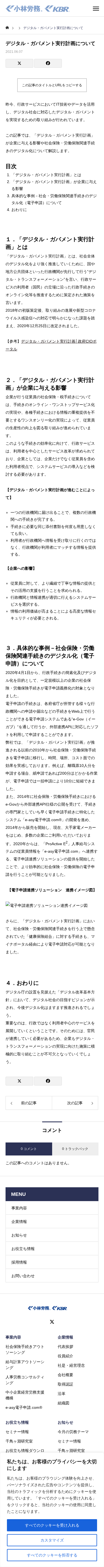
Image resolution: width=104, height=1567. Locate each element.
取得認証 (65, 1384)
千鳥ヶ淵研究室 (19, 1441)
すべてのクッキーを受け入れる (52, 1525)
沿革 (61, 1393)
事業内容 (19, 1208)
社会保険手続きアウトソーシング (25, 1349)
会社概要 (65, 1375)
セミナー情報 (17, 1432)
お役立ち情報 (23, 1248)
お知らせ (19, 1235)
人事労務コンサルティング (25, 1380)
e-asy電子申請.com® (24, 1407)
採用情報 (19, 1262)
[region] (52, 1510)
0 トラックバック (75, 1149)
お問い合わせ (23, 1276)
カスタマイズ (52, 1540)
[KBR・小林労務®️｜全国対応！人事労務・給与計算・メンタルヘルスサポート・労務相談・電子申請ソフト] (37, 8)
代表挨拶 (65, 1346)
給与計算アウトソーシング (25, 1365)
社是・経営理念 (71, 1365)
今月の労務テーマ (73, 1432)
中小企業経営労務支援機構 (25, 1395)
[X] (52, 1322)
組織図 (63, 1403)
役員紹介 (65, 1356)
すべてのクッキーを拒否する (52, 1555)
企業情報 (19, 1221)
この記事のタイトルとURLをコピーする (52, 85)
